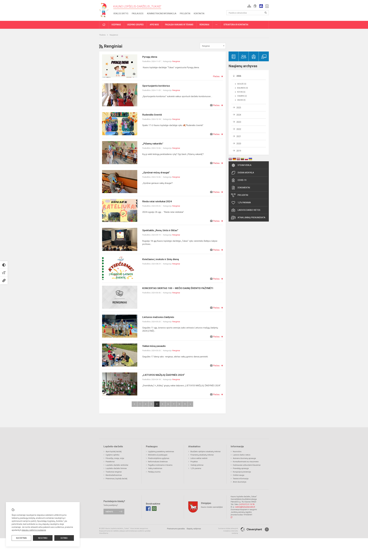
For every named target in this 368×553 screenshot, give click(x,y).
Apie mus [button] (154, 24)
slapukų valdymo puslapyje (34, 530)
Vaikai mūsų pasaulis (154, 346)
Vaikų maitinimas (155, 468)
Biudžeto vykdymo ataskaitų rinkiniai (205, 451)
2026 (238, 76)
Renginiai (176, 61)
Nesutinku (42, 538)
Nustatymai (21, 538)
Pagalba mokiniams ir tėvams (160, 465)
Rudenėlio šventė (152, 114)
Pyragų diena (149, 56)
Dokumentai (244, 187)
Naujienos (114, 35)
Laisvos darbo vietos (249, 210)
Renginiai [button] (204, 24)
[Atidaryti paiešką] (266, 13)
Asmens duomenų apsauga (244, 458)
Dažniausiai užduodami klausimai (246, 465)
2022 (238, 129)
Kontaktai (199, 13)
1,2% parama (244, 202)
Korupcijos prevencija (242, 472)
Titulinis (102, 35)
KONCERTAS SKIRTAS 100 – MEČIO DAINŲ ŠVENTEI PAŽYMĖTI (177, 288)
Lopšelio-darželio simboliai (117, 465)
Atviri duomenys (239, 482)
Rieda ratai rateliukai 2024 (157, 201)
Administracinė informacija (161, 13)
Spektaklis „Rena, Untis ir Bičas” (160, 230)
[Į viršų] (267, 529)
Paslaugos (137, 13)
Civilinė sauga (238, 475)
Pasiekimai (110, 461)
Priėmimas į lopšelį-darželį (116, 478)
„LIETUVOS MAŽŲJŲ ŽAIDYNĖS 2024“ (163, 374)
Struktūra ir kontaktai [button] (236, 24)
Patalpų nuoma (154, 472)
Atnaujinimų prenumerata (251, 217)
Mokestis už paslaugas (157, 455)
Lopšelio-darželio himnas (116, 468)
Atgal (134, 404)
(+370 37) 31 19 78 (246, 504)
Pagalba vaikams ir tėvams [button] (179, 24)
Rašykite (109, 511)
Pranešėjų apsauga (241, 468)
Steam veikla (244, 165)
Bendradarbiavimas (114, 475)
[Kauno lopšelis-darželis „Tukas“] (105, 9)
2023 (238, 122)
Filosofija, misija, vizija (115, 458)
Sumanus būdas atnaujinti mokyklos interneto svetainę (228, 531)
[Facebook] (148, 508)
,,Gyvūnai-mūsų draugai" (156, 172)
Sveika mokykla (246, 172)
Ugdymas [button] (116, 24)
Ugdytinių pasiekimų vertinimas (161, 451)
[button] (249, 6)
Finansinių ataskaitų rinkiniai (202, 455)
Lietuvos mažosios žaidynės (158, 317)
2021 (238, 136)
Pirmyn (190, 404)
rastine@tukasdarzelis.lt (245, 507)
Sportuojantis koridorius (156, 85)
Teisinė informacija (240, 478)
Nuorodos (237, 451)
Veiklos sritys (120, 13)
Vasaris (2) (242, 96)
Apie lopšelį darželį (113, 451)
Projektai (185, 13)
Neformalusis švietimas (158, 461)
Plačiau (216, 76)
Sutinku (64, 538)
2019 (238, 151)
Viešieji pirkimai (196, 465)
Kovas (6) (241, 92)
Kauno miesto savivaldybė (212, 507)
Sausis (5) (241, 100)
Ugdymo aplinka (112, 455)
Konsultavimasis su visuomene (245, 461)
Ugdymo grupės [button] (135, 24)
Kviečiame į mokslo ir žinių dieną (160, 259)
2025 (238, 107)
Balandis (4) (242, 88)
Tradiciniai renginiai (114, 472)
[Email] (154, 508)
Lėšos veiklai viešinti (198, 458)
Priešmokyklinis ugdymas (158, 458)
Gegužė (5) (241, 84)
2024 (238, 115)
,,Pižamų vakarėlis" (152, 143)
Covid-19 (242, 180)
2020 (238, 143)
